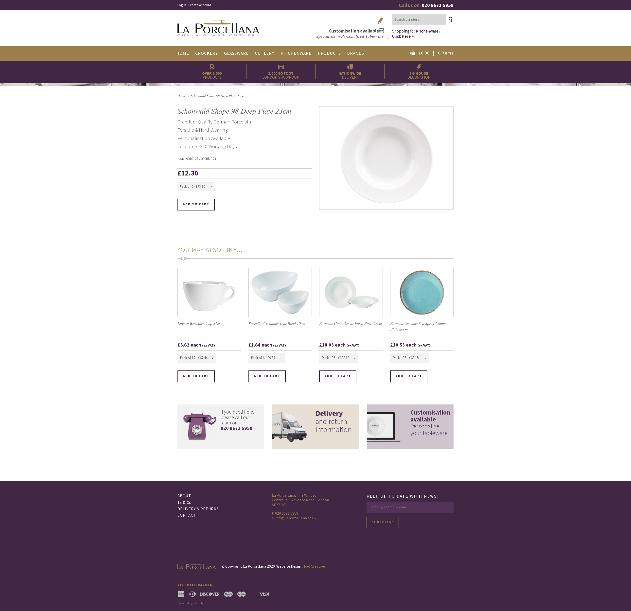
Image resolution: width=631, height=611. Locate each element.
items (436, 53)
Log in (181, 5)
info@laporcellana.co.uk (295, 518)
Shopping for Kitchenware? (416, 33)
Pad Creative (314, 566)
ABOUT (184, 496)
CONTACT (186, 515)
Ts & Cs (184, 502)
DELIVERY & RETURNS (198, 509)
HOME (182, 53)
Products (329, 53)
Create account (199, 5)
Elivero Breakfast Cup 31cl (198, 323)
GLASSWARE (236, 53)
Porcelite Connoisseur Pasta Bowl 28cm (350, 323)
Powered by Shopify (190, 603)
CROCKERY (206, 53)
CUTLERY (264, 53)
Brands (355, 53)
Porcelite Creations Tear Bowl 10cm (276, 323)
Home (181, 95)
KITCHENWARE (296, 53)
